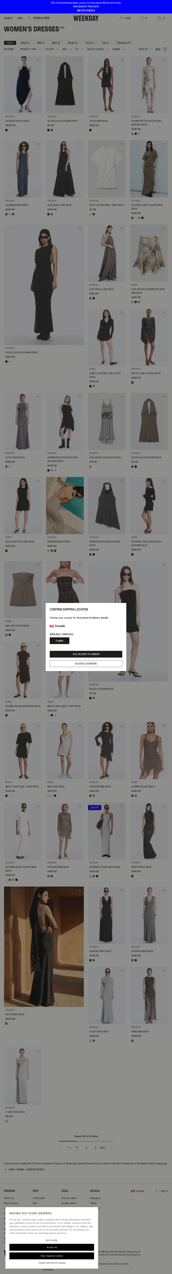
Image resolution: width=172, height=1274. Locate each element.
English (59, 640)
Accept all (52, 1247)
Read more (52, 1240)
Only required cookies (51, 1256)
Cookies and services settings (52, 1263)
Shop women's (80, 6)
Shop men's (93, 6)
